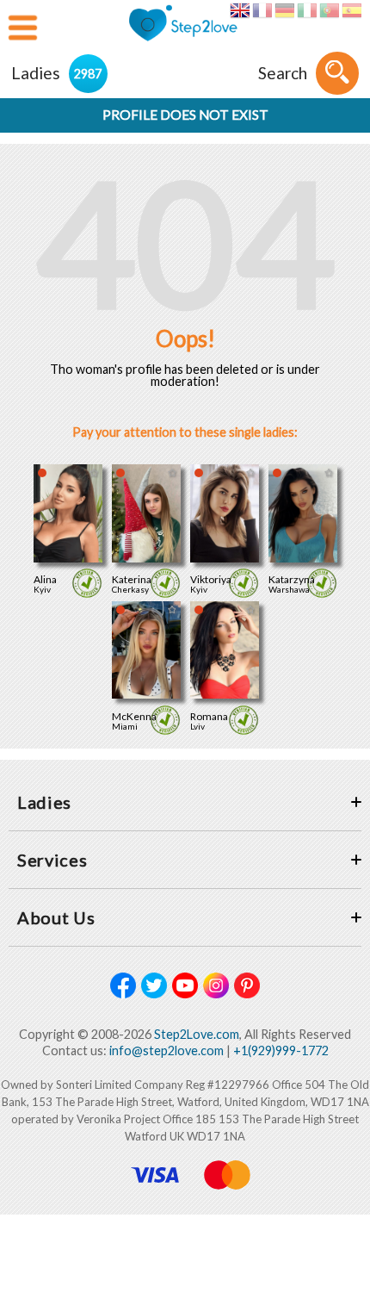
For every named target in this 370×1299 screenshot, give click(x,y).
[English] (240, 10)
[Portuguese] (329, 10)
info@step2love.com (166, 1050)
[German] (284, 10)
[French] (262, 10)
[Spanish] (351, 10)
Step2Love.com (196, 1034)
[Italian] (307, 10)
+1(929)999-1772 (281, 1050)
